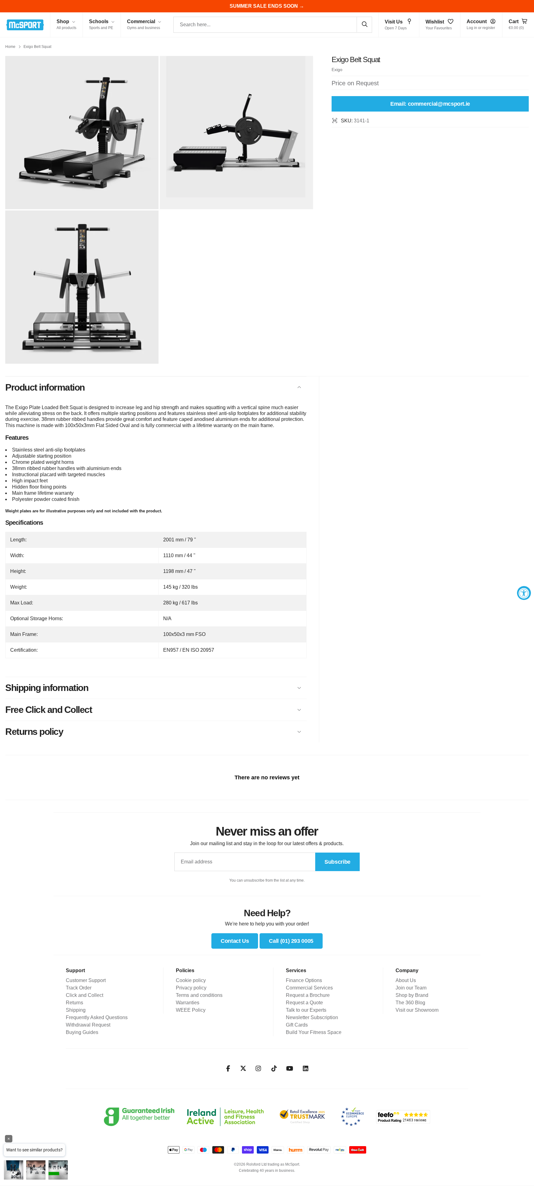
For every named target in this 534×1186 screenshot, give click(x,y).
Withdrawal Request (88, 1024)
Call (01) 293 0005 (291, 941)
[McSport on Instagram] (258, 1068)
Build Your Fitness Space (313, 1032)
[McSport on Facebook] (228, 1068)
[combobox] (272, 25)
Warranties (187, 1002)
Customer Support (86, 980)
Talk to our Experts (306, 1010)
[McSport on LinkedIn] (305, 1068)
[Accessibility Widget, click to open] (524, 593)
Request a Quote (304, 1002)
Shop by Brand (412, 995)
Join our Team (411, 987)
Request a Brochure (308, 995)
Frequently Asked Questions (97, 1017)
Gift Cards (297, 1024)
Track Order (78, 987)
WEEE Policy (191, 1010)
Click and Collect (84, 995)
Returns (74, 1002)
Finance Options (304, 980)
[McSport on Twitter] (243, 1069)
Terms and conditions (199, 995)
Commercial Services (309, 987)
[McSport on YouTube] (289, 1068)
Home (10, 46)
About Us (406, 980)
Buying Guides (82, 1032)
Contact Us (235, 941)
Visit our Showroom (417, 1010)
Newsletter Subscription (312, 1017)
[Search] (364, 24)
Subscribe (337, 862)
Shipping (76, 1010)
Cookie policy (191, 980)
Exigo (337, 69)
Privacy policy (191, 987)
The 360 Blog (410, 1002)
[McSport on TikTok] (274, 1068)
